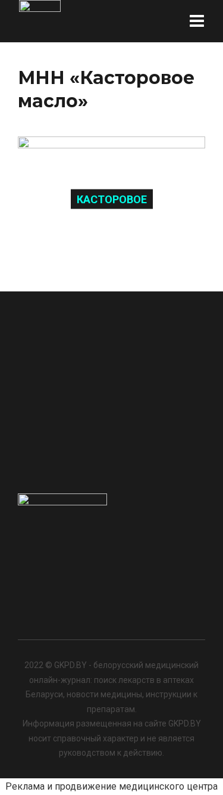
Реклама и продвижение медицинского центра (111, 786)
